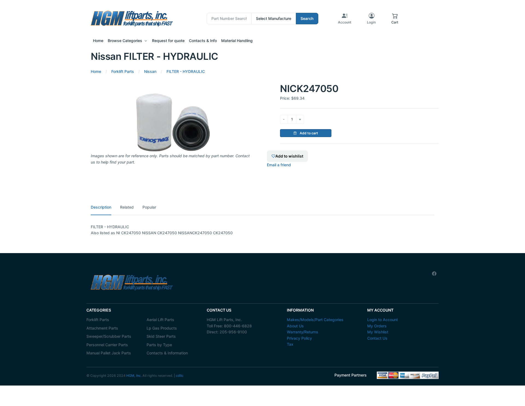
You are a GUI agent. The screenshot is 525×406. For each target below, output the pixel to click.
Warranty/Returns (302, 332)
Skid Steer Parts (161, 336)
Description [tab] (101, 207)
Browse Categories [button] (125, 40)
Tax (290, 344)
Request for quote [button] (168, 40)
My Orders (377, 326)
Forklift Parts (97, 319)
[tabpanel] (262, 230)
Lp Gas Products (162, 328)
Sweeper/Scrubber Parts (108, 336)
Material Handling (237, 40)
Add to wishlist (289, 156)
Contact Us (377, 338)
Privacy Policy (299, 338)
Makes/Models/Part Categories (315, 319)
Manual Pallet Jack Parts (108, 353)
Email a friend (279, 164)
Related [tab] (127, 207)
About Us (295, 326)
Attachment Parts (102, 328)
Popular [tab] (149, 207)
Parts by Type (159, 344)
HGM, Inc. (134, 376)
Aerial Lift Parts (160, 319)
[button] (394, 18)
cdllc (179, 376)
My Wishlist (377, 332)
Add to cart (308, 133)
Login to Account (382, 319)
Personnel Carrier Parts (107, 344)
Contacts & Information (167, 353)
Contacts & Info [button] (203, 40)
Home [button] (98, 40)
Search (307, 18)
